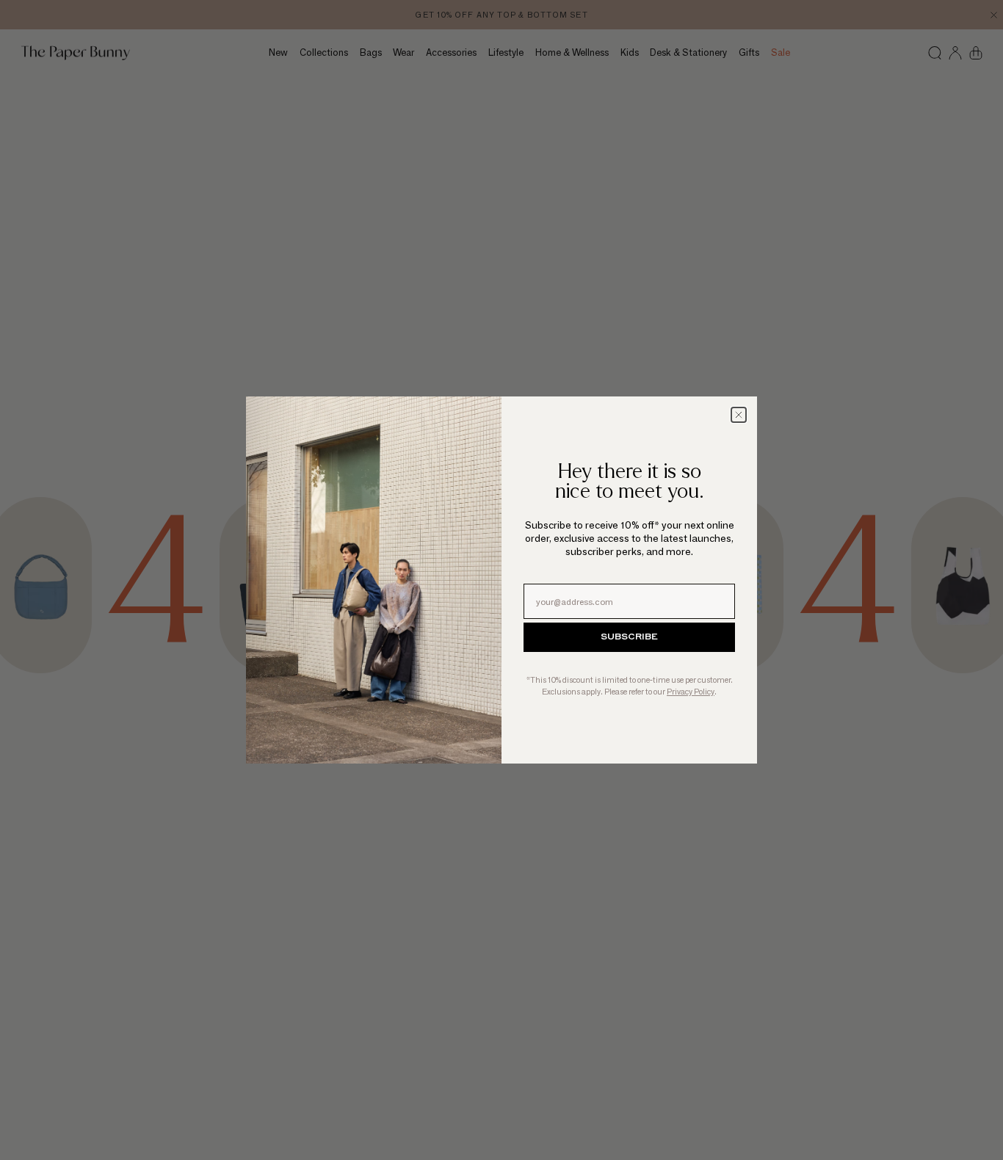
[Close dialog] (738, 414)
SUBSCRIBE (629, 637)
